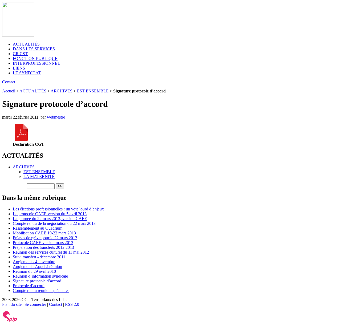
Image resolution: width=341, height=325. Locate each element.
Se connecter (35, 304)
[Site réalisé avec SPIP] (10, 321)
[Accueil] (18, 35)
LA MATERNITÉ (39, 176)
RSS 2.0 (72, 304)
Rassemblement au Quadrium (37, 228)
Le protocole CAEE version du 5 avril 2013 (50, 214)
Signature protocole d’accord (37, 281)
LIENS (19, 68)
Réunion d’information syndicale (40, 276)
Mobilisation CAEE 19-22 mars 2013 (44, 233)
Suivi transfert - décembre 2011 (39, 257)
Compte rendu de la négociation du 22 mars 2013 (54, 223)
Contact (8, 82)
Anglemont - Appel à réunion (37, 266)
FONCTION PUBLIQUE (35, 58)
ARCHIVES (61, 91)
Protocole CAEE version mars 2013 (43, 242)
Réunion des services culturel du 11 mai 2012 (51, 252)
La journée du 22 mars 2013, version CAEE (50, 218)
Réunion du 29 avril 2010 (34, 271)
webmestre (56, 117)
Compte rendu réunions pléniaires (41, 290)
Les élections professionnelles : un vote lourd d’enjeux (58, 209)
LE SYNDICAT (27, 73)
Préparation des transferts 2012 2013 (43, 247)
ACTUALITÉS (26, 44)
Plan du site (12, 304)
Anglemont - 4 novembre (34, 261)
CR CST (20, 53)
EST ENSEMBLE (93, 91)
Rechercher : (14, 186)
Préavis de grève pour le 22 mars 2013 (45, 237)
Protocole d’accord (28, 285)
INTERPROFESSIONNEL (36, 63)
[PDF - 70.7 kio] (21, 139)
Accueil (8, 91)
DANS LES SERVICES (34, 49)
